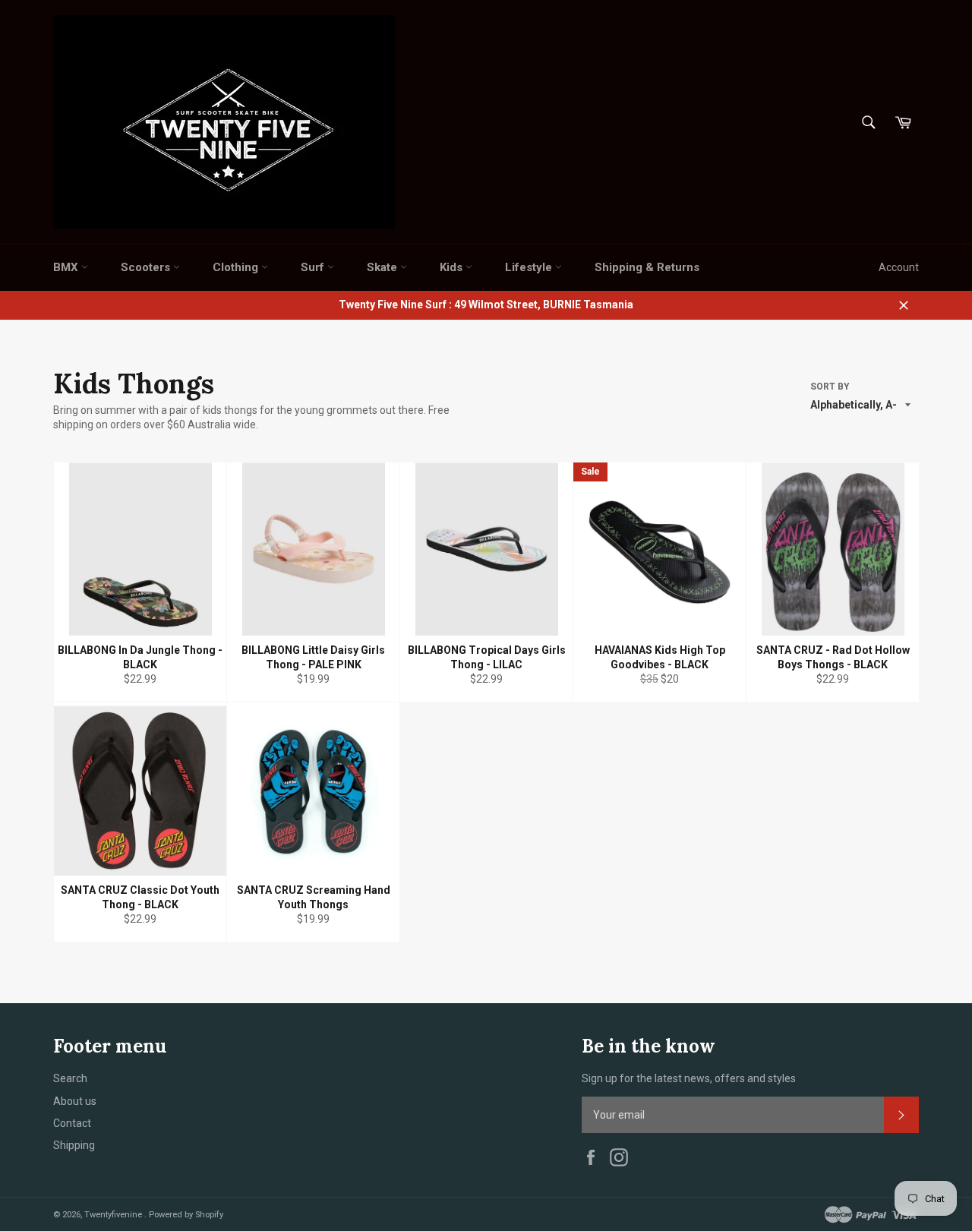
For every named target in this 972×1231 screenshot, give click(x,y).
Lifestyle (530, 267)
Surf (314, 267)
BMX (67, 267)
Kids (452, 267)
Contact (72, 1123)
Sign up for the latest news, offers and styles (689, 1078)
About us (74, 1101)
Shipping (74, 1145)
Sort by (830, 386)
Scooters (147, 267)
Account (899, 267)
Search (70, 1078)
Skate (383, 267)
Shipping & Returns (647, 267)
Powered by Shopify (186, 1215)
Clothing (237, 267)
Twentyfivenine (114, 1215)
